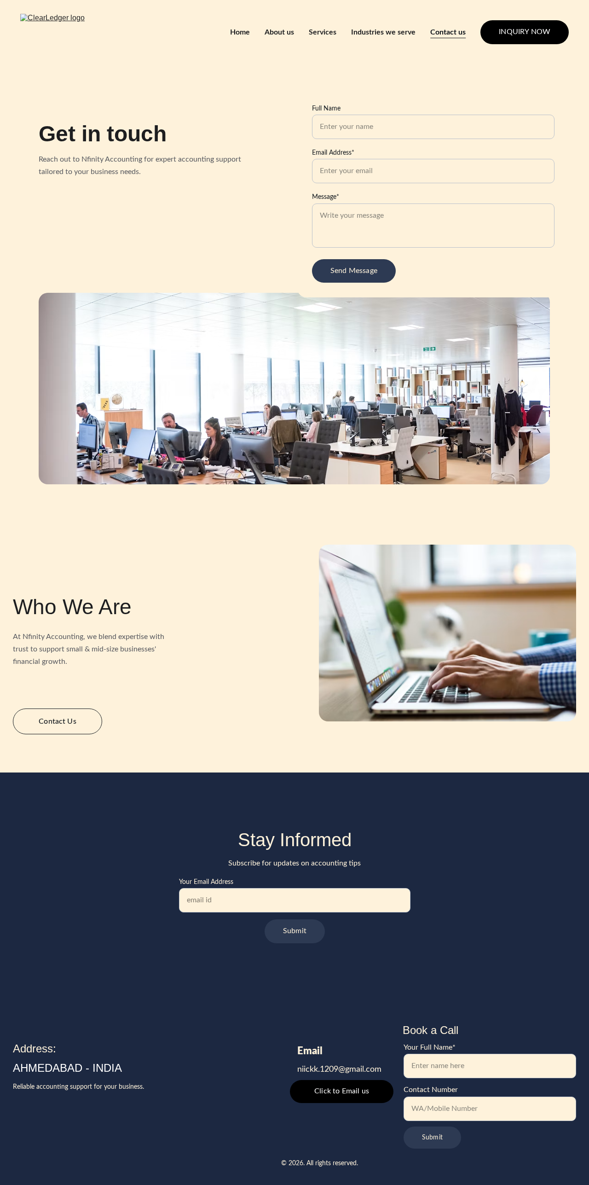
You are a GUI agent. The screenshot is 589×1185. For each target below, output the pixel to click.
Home (240, 32)
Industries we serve (383, 32)
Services (322, 32)
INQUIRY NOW (524, 31)
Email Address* (333, 153)
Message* (325, 197)
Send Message (353, 270)
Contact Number (431, 1089)
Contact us (448, 32)
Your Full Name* (430, 1047)
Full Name (326, 108)
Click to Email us (341, 1091)
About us (279, 32)
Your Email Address (206, 882)
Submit (294, 931)
